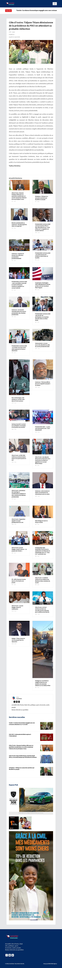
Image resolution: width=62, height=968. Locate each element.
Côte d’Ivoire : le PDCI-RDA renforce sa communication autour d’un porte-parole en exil (19, 458)
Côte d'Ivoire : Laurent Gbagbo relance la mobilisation (17, 607)
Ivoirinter (12, 963)
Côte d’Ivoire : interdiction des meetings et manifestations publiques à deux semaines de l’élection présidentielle (19, 494)
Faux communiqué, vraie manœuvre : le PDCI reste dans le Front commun (18, 399)
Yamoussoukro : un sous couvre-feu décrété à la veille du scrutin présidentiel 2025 (42, 344)
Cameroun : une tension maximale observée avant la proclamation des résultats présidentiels (19, 312)
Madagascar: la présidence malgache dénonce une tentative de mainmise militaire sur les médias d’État (42, 683)
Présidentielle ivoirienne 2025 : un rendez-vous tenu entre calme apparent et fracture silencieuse (19, 348)
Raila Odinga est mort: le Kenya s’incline (41, 521)
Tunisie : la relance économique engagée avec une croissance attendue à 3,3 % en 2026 (22, 723)
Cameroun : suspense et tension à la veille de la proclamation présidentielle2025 (18, 256)
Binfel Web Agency (52, 963)
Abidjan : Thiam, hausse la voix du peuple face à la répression (18, 640)
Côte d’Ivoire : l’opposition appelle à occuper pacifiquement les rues (18, 520)
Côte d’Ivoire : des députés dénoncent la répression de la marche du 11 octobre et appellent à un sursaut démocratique (42, 460)
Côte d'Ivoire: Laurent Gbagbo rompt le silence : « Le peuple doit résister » (19, 549)
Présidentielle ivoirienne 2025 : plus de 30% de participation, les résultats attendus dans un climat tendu (42, 317)
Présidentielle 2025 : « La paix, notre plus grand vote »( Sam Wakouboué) (42, 428)
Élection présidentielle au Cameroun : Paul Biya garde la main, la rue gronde (19, 224)
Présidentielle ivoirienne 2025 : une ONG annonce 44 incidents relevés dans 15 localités (42, 255)
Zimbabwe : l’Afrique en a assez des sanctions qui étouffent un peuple (41, 198)
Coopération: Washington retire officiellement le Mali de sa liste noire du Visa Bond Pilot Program (42, 285)
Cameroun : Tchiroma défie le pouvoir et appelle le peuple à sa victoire (42, 383)
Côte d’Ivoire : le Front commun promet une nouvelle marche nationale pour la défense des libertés (42, 609)
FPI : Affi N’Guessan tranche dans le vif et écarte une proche (19, 581)
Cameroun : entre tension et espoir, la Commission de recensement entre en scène (42, 492)
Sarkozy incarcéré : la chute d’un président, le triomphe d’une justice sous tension (19, 425)
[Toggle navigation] (55, 3)
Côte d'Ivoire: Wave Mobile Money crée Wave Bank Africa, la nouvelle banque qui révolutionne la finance (23, 756)
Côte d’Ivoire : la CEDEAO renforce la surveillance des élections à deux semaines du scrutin (42, 580)
